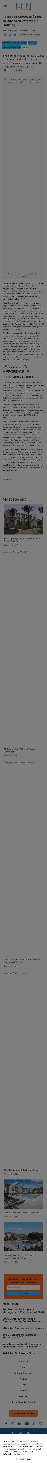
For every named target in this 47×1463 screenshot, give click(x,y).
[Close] (44, 1437)
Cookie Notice (16, 1454)
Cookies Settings (23, 1459)
